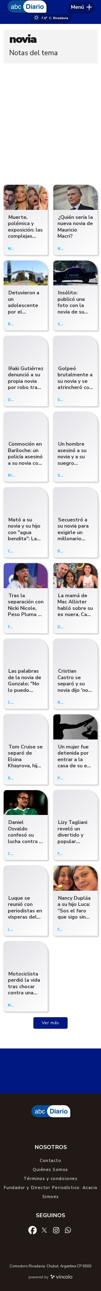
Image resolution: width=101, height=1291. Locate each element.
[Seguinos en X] (44, 1230)
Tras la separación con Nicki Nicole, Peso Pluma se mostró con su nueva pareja (25, 611)
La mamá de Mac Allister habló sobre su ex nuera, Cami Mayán (75, 608)
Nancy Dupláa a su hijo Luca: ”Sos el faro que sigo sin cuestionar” (74, 911)
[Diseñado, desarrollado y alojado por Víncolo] (61, 1278)
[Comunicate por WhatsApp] (68, 1230)
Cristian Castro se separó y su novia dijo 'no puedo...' (73, 684)
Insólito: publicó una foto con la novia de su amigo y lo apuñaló (71, 308)
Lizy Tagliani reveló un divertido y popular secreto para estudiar (73, 838)
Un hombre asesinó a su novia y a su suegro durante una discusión (72, 460)
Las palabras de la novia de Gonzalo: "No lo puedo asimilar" (24, 684)
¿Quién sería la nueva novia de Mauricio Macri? (75, 227)
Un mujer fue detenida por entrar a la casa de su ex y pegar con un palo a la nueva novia (75, 765)
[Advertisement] (50, 122)
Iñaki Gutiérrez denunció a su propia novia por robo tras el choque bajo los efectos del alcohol (25, 387)
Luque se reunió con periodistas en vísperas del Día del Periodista (25, 914)
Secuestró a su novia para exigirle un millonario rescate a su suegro (73, 535)
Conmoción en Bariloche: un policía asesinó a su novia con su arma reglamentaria (25, 460)
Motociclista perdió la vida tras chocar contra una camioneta (24, 986)
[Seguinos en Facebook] (32, 1230)
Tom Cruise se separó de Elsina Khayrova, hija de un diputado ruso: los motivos (25, 765)
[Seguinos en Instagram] (56, 1230)
